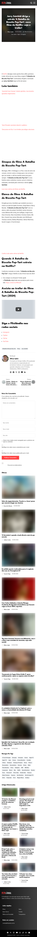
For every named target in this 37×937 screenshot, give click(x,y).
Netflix (5, 74)
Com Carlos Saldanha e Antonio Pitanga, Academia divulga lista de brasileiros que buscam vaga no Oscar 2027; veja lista (18, 604)
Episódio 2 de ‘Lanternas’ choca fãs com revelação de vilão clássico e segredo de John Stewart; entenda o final (18, 743)
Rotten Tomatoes (6, 775)
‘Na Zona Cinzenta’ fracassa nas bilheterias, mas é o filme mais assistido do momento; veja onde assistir (18, 640)
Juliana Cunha (7, 540)
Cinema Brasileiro (21, 760)
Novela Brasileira (26, 770)
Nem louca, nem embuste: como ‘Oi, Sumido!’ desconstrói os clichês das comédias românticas (26, 827)
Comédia (29, 760)
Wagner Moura (20, 777)
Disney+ (30, 762)
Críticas (4, 762)
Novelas (33, 770)
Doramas (20, 765)
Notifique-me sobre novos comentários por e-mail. (15, 447)
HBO (22, 767)
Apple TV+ (4, 760)
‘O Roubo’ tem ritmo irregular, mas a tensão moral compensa (26, 875)
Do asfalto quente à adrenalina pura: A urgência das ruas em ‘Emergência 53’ (17, 570)
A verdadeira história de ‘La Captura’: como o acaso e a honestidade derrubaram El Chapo (17, 709)
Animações (20, 757)
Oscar (3, 772)
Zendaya (27, 777)
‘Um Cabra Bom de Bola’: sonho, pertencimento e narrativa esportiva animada (9, 876)
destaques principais (17, 762)
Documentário (5, 765)
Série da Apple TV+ (29, 775)
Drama (24, 765)
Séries (3, 777)
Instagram (6, 332)
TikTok (5, 338)
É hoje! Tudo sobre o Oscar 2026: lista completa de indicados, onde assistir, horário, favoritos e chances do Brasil (9, 853)
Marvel (10, 770)
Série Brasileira (20, 775)
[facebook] (7, 932)
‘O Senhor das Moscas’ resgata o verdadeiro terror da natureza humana (9, 801)
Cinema (14, 760)
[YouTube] (17, 932)
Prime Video (16, 772)
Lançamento (5, 770)
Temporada (9, 777)
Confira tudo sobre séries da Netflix (13, 253)
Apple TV (31, 757)
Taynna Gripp (7, 573)
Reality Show (23, 772)
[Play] (18, 309)
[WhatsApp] (20, 932)
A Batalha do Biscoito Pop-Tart (9, 348)
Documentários (13, 765)
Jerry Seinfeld (25, 348)
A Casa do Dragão (6, 757)
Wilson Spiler (10, 31)
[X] (10, 932)
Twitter (5, 335)
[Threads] (26, 932)
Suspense (13, 775)
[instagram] (13, 932)
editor (29, 765)
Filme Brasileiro (5, 767)
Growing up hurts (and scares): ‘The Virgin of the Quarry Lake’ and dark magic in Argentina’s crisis (26, 802)
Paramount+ (9, 772)
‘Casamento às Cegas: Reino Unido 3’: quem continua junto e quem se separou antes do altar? (18, 675)
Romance (29, 772)
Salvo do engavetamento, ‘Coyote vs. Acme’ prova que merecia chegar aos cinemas (18, 502)
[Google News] (29, 932)
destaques (9, 762)
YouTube (5, 341)
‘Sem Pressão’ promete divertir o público (14, 125)
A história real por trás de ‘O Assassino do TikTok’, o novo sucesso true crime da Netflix (26, 851)
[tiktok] (23, 932)
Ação (10, 760)
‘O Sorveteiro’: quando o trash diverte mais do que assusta (18, 536)
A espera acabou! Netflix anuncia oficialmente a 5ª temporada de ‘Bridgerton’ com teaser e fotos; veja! (10, 827)
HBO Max (27, 767)
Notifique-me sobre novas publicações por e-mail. (15, 453)
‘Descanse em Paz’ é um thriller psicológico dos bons (18, 129)
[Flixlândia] (6, 2)
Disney (25, 762)
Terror (14, 777)
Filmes (18, 348)
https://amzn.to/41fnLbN (13, 282)
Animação (14, 757)
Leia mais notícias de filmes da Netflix (13, 189)
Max (15, 770)
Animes (26, 757)
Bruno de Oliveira (8, 506)
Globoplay (17, 767)
